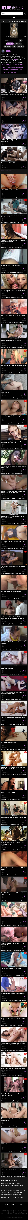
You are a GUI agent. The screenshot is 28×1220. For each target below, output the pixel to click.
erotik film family (17, 1192)
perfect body (10, 1176)
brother (7, 272)
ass (18, 1126)
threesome (13, 297)
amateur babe (4, 975)
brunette (8, 849)
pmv (14, 724)
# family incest (19, 70)
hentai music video (9, 925)
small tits (22, 423)
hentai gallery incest (17, 1185)
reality (14, 222)
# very (20, 69)
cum (11, 498)
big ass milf (11, 749)
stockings (17, 423)
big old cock (12, 473)
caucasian (8, 523)
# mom (4, 64)
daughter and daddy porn (15, 1197)
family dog (4, 1197)
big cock (12, 247)
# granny (4, 66)
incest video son (6, 1183)
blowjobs (12, 1100)
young (5, 197)
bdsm (16, 247)
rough (2, 322)
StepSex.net (12, 1217)
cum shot (6, 448)
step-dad (15, 372)
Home (6, 1204)
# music (7, 69)
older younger (20, 222)
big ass (8, 649)
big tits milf (17, 749)
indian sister (10, 875)
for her (15, 272)
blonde (9, 197)
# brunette (15, 67)
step (15, 674)
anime (2, 925)
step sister (20, 824)
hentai (19, 925)
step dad (14, 624)
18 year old (4, 573)
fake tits (7, 598)
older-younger (4, 372)
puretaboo (3, 222)
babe (13, 197)
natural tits (14, 900)
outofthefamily (14, 849)
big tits (9, 624)
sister (11, 272)
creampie (8, 548)
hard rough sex (20, 1176)
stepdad (11, 372)
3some (6, 322)
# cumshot (15, 64)
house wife (6, 950)
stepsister (4, 398)
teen (2, 197)
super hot (3, 1176)
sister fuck (20, 272)
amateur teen (10, 573)
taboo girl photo (6, 1192)
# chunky (12, 69)
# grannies (11, 70)
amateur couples (15, 398)
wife (22, 674)
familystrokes (4, 674)
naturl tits (19, 1075)
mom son (3, 799)
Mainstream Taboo (11, 1)
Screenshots (7, 46)
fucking (3, 272)
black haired (4, 1075)
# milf (8, 66)
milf (18, 598)
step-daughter (22, 372)
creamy (18, 975)
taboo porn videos (9, 423)
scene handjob (5, 1185)
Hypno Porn (20, 1)
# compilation (19, 66)
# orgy (3, 67)
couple (8, 398)
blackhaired (4, 624)
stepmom (11, 674)
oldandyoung (18, 473)
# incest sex (13, 72)
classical (22, 724)
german (20, 247)
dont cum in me (12, 1188)
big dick (3, 849)
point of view (13, 1025)
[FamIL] (3, 51)
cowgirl (17, 523)
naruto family (16, 1183)
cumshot (3, 297)
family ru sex (17, 1195)
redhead (19, 624)
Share (14, 46)
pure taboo (9, 222)
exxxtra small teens (19, 573)
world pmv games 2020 (7, 724)
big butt (17, 548)
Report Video (18, 43)
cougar (8, 347)
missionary (18, 448)
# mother (8, 64)
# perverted (5, 70)
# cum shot (9, 67)
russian (19, 1000)
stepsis (22, 297)
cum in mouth (14, 347)
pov (15, 197)
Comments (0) (20, 46)
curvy (8, 799)
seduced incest (21, 1188)
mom (15, 59)
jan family (23, 1190)
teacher (23, 624)
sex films (4, 1188)
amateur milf (4, 749)
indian (2, 875)
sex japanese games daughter (10, 1190)
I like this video (6, 40)
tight (15, 598)
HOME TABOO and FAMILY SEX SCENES (10, 10)
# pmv (3, 69)
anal (2, 649)
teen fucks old (4, 473)
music (17, 724)
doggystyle (21, 347)
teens (2, 1050)
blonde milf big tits (21, 774)
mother (14, 322)
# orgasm (20, 64)
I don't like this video (8, 40)
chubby (19, 498)
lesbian (8, 297)
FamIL (8, 51)
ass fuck (3, 498)
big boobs (3, 347)
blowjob (19, 197)
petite (10, 824)
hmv (16, 925)
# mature (12, 66)
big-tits (14, 1126)
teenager (3, 247)
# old (16, 69)
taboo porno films (6, 1195)
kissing (18, 297)
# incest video (5, 72)
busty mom (17, 799)
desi (6, 875)
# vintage (20, 67)
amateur (22, 398)
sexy (11, 1126)
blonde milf (13, 774)
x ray (22, 925)
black (20, 849)
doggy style (12, 448)
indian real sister (18, 875)
